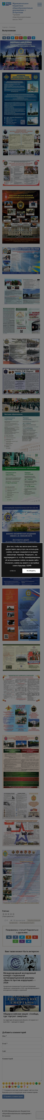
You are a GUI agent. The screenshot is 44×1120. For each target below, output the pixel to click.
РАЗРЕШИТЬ (31, 571)
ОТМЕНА (13, 571)
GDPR (28, 566)
